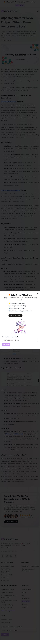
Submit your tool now (15, 315)
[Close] (37, 293)
